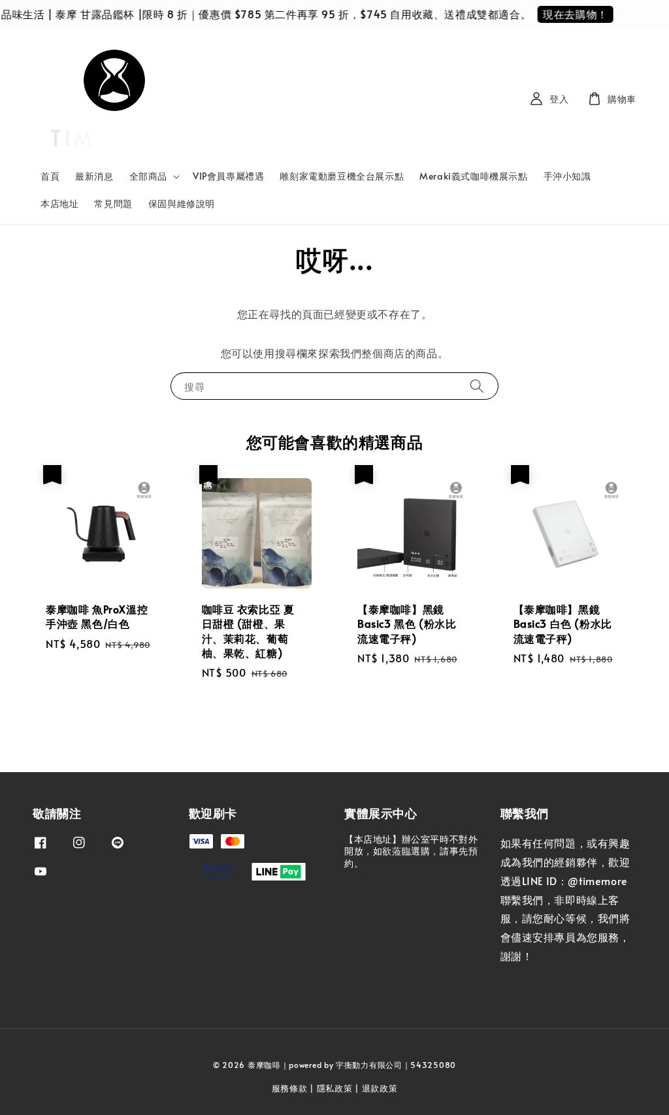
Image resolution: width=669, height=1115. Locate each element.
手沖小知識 (567, 176)
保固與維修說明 (181, 203)
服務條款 (290, 1088)
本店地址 (59, 203)
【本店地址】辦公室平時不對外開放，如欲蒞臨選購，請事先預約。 (411, 851)
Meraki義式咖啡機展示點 (473, 176)
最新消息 (94, 176)
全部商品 (148, 176)
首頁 (50, 176)
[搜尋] (477, 385)
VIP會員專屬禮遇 (228, 176)
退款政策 (380, 1088)
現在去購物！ (568, 14)
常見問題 (113, 203)
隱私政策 (335, 1088)
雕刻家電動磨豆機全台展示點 (342, 176)
